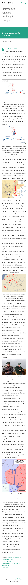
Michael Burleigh (7, 561)
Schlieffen (17, 563)
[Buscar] (22, 3)
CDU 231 (7, 3)
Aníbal (8, 557)
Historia (12, 559)
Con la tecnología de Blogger (15, 579)
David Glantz (5, 559)
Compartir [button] (5, 568)
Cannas (19, 557)
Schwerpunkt (6, 565)
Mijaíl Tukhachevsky (7, 563)
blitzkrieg (13, 557)
